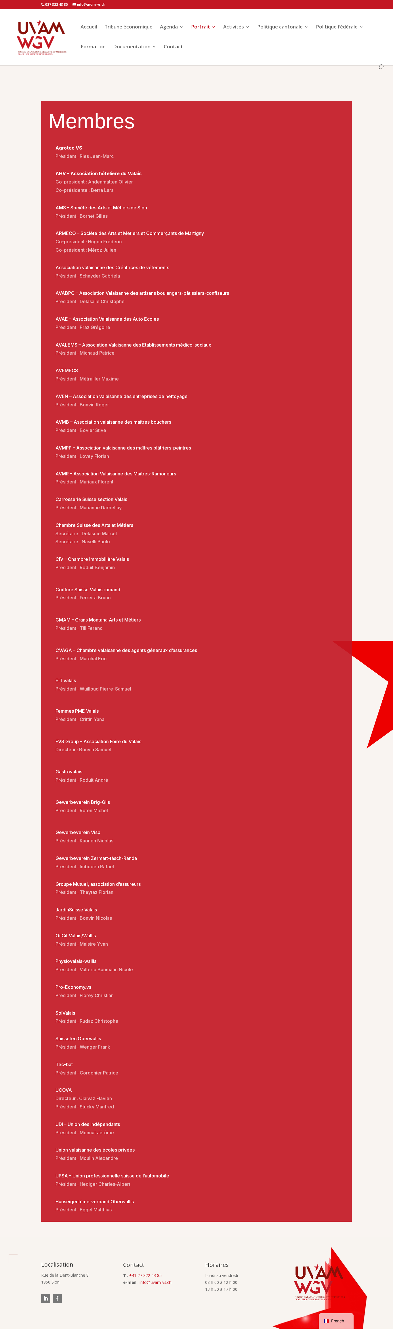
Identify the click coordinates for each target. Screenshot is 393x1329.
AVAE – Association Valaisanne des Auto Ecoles (107, 319)
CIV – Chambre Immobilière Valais (92, 559)
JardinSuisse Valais (76, 910)
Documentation (131, 47)
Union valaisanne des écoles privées (95, 1150)
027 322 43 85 (56, 4)
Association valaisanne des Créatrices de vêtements (112, 267)
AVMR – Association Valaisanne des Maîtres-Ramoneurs (116, 474)
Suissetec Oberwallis (78, 1038)
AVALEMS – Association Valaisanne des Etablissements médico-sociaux (133, 345)
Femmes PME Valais (77, 711)
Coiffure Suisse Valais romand (88, 589)
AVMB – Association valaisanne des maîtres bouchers (113, 422)
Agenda (169, 27)
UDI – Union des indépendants (88, 1124)
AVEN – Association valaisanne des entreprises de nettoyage (122, 396)
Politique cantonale (280, 27)
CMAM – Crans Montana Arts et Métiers (98, 620)
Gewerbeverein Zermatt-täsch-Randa (96, 858)
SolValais (65, 1013)
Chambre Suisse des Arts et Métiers (94, 525)
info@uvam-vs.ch (155, 1282)
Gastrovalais (69, 772)
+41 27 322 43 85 (145, 1275)
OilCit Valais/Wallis (76, 935)
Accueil (89, 27)
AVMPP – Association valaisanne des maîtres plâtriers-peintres (123, 448)
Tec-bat (64, 1064)
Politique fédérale (337, 27)
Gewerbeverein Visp (78, 832)
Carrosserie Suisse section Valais (91, 499)
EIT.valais (66, 680)
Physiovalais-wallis (76, 961)
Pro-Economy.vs (73, 987)
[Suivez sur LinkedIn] (45, 1298)
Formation (93, 47)
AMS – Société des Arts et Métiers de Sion (101, 208)
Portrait (200, 27)
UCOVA (64, 1090)
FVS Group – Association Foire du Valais (98, 741)
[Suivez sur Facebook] (57, 1298)
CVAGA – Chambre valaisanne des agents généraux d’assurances (126, 650)
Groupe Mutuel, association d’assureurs (98, 884)
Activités (233, 27)
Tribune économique (128, 27)
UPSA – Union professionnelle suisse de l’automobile (112, 1176)
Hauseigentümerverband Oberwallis (95, 1201)
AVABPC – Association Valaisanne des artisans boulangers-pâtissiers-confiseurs (142, 293)
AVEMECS (67, 370)
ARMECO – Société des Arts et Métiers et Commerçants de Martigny (130, 233)
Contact (173, 47)
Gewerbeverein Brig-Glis (83, 802)
